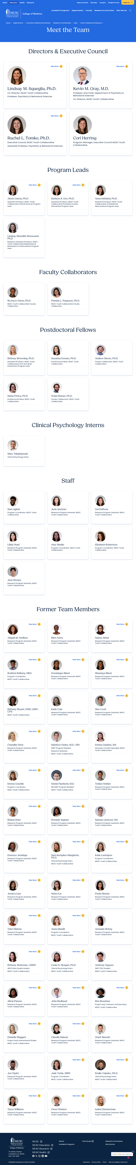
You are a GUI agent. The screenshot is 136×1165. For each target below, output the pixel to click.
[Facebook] (33, 1156)
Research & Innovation (104, 10)
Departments (77, 10)
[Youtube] (46, 1156)
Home (8, 23)
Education (13, 3)
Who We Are (121, 10)
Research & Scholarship (62, 23)
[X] (36, 1156)
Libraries (93, 3)
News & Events (82, 3)
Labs (75, 23)
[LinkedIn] (43, 1156)
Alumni (61, 1141)
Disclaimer (86, 1162)
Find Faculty (88, 1141)
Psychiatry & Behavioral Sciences (38, 23)
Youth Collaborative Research (91, 23)
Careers (102, 3)
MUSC (5, 3)
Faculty (89, 10)
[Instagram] (39, 1156)
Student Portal (113, 3)
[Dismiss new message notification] (133, 1152)
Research (30, 3)
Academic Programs (60, 10)
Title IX (104, 1162)
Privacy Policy (96, 1162)
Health (22, 3)
